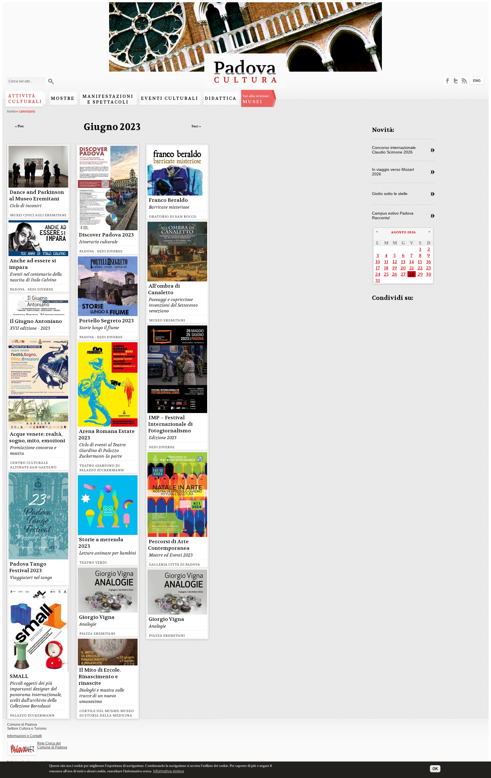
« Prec (19, 126)
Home (11, 111)
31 (377, 280)
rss (464, 80)
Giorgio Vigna (97, 617)
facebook (447, 80)
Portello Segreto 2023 (106, 321)
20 (403, 268)
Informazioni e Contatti (24, 736)
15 (420, 262)
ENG (476, 81)
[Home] (245, 85)
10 (377, 262)
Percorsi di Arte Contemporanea (169, 544)
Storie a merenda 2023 (100, 542)
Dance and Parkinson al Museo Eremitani (36, 195)
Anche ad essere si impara (32, 264)
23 (428, 268)
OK (435, 769)
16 (428, 262)
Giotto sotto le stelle (389, 193)
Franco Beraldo (168, 200)
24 (377, 274)
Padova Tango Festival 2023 (27, 567)
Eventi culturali (169, 98)
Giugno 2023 (112, 127)
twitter (455, 80)
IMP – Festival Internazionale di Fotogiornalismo (170, 424)
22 (420, 268)
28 (411, 274)
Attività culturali (25, 98)
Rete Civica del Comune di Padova (52, 745)
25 (386, 274)
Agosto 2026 (403, 232)
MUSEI (256, 99)
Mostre (63, 98)
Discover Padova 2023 (106, 235)
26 (394, 274)
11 (386, 262)
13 (403, 262)
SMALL (19, 676)
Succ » (196, 126)
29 (420, 274)
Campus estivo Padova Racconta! (392, 215)
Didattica (221, 98)
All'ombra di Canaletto (164, 289)
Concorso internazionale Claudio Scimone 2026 (394, 149)
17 (378, 268)
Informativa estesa (168, 771)
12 (394, 262)
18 (386, 268)
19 (394, 268)
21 (411, 268)
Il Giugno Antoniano (36, 321)
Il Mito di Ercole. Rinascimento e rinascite (99, 676)
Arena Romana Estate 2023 (106, 434)
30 (428, 274)
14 (411, 262)
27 (403, 274)
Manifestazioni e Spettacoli (108, 99)
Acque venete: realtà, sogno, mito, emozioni (37, 437)
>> (432, 150)
